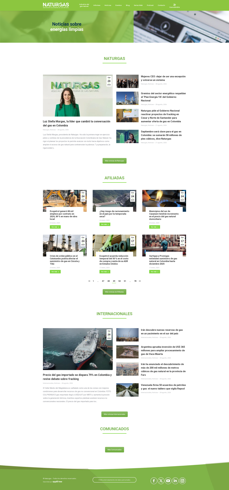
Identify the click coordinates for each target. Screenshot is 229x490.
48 (108, 281)
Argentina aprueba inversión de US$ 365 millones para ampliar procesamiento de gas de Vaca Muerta (163, 350)
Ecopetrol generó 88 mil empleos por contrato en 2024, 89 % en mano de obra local (63, 215)
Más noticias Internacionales (114, 414)
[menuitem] (84, 5)
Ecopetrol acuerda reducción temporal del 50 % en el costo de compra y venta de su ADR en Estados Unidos (113, 260)
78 (135, 281)
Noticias (53, 130)
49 (114, 281)
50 (119, 281)
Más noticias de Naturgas (114, 161)
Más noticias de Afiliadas (114, 292)
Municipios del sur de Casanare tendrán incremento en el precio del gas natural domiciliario (164, 215)
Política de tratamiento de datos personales (114, 480)
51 (125, 281)
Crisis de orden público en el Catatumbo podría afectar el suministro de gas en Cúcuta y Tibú (64, 260)
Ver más (54, 227)
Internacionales (48, 383)
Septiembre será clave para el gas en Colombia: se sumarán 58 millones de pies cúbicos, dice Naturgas (161, 135)
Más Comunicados (115, 450)
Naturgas (46, 130)
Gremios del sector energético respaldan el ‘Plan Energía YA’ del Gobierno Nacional (163, 97)
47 (103, 281)
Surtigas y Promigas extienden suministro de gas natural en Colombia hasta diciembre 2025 (163, 260)
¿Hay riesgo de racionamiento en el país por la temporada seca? (114, 214)
